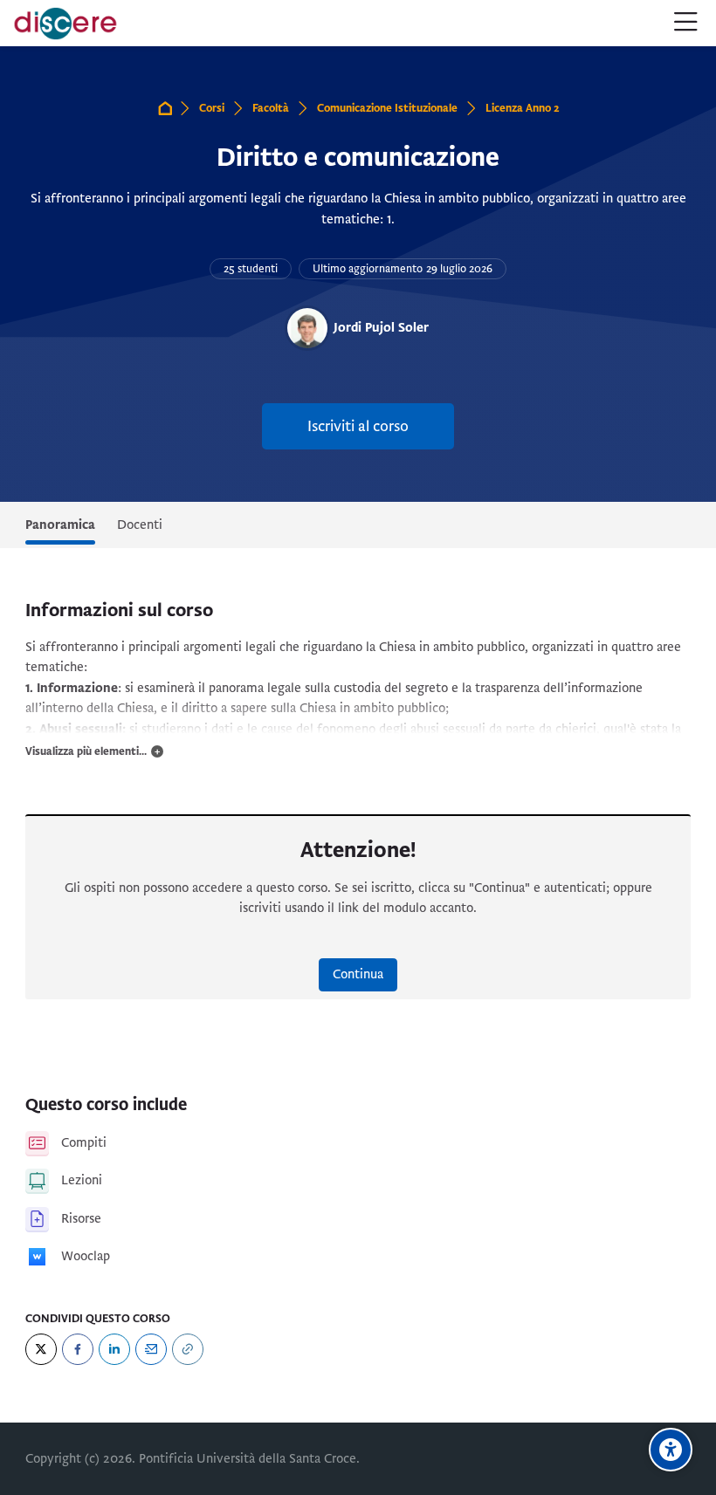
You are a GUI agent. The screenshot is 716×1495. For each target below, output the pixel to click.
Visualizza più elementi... (86, 751)
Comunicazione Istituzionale (387, 108)
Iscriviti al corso (358, 426)
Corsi (211, 108)
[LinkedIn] (114, 1349)
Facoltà (270, 108)
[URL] (187, 1349)
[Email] (151, 1349)
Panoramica (60, 524)
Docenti (139, 524)
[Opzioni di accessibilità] (670, 1449)
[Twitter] (41, 1349)
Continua (358, 974)
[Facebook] (77, 1349)
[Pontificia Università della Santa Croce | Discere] (65, 23)
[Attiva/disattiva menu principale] (686, 23)
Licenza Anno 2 (522, 108)
